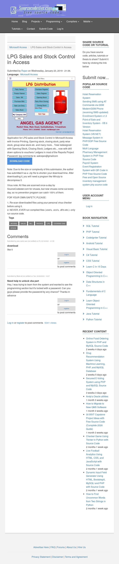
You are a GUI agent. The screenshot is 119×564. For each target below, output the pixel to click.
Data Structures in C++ (95, 283)
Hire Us (81, 547)
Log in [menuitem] (89, 206)
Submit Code (46, 28)
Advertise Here (41, 547)
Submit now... (96, 77)
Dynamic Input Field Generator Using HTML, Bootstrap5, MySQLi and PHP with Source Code (96, 479)
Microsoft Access (18, 47)
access (14, 223)
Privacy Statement (41, 556)
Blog (24, 21)
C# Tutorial (92, 255)
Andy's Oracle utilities (97, 396)
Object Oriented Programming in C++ (97, 274)
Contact (31, 28)
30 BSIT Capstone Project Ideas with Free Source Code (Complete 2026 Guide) (95, 422)
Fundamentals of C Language (96, 293)
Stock (13, 228)
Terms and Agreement (76, 556)
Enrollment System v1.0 (95, 116)
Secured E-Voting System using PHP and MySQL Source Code (96, 384)
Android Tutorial (94, 243)
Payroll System (90, 163)
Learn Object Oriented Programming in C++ (97, 304)
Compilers (72, 21)
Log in (66, 254)
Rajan (24, 70)
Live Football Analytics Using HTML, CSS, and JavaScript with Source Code (95, 458)
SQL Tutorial (92, 226)
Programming (53, 21)
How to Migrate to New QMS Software (96, 405)
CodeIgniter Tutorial (96, 237)
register (66, 262)
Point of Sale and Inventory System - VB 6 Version (95, 123)
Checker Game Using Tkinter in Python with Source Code (97, 439)
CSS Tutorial (92, 260)
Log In (60, 28)
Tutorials (16, 28)
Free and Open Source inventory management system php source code (95, 181)
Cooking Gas (59, 223)
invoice (39, 223)
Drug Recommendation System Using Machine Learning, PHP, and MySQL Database (95, 362)
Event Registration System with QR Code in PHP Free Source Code (95, 170)
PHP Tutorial (92, 231)
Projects (35, 21)
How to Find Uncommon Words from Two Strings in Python (96, 499)
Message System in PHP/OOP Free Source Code (94, 141)
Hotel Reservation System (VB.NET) (92, 132)
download (12, 245)
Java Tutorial (92, 313)
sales (23, 223)
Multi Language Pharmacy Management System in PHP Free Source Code (95, 154)
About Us (71, 547)
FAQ (53, 547)
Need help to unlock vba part (23, 281)
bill (31, 223)
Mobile (87, 21)
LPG (48, 223)
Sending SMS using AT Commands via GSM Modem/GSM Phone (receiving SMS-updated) (95, 107)
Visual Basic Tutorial (96, 249)
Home (15, 21)
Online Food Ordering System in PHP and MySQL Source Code (97, 342)
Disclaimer (57, 556)
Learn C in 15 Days (96, 266)
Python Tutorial (94, 319)
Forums (61, 547)
